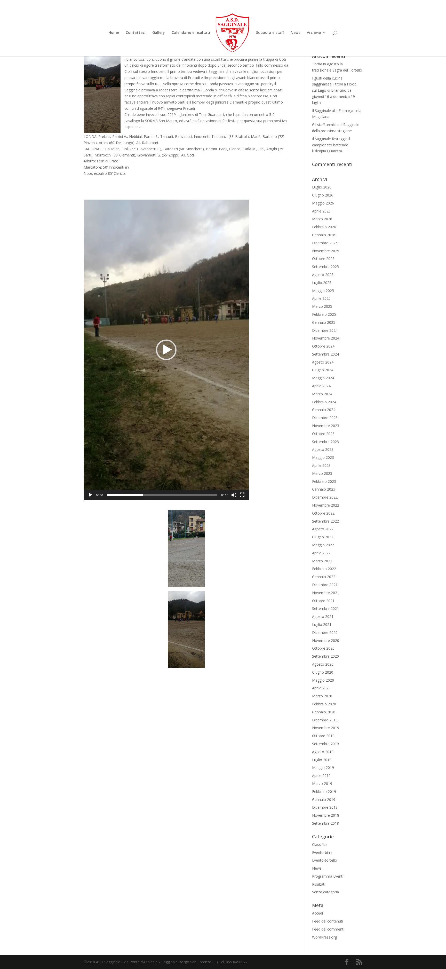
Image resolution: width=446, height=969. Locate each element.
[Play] (90, 495)
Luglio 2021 (321, 624)
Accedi (317, 913)
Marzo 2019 (322, 783)
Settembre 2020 (325, 656)
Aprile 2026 (321, 211)
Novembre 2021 (325, 592)
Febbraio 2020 (324, 704)
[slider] (162, 495)
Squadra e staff (270, 33)
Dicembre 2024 (325, 330)
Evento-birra (322, 852)
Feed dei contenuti (327, 921)
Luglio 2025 (321, 282)
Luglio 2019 (321, 759)
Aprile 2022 (321, 552)
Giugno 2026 (322, 195)
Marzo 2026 (322, 218)
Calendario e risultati (191, 33)
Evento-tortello (324, 860)
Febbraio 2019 (324, 791)
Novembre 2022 (325, 505)
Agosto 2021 (322, 616)
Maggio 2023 (323, 457)
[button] (166, 350)
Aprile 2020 (321, 688)
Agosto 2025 (322, 274)
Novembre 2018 (325, 815)
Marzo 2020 (322, 696)
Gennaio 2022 (323, 576)
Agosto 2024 (322, 362)
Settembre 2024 (325, 354)
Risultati (318, 884)
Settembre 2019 (325, 743)
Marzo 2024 (322, 393)
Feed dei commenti (328, 929)
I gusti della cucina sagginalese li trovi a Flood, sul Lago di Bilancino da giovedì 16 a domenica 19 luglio (334, 90)
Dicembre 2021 (325, 584)
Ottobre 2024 (323, 346)
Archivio (314, 33)
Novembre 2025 (325, 250)
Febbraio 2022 (324, 568)
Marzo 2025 (322, 306)
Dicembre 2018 (325, 807)
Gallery (158, 33)
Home (113, 33)
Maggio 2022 (323, 544)
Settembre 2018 (325, 823)
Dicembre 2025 (325, 242)
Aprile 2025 (321, 298)
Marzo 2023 (322, 473)
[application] (166, 350)
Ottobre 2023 (323, 433)
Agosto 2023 (322, 449)
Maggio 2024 (323, 377)
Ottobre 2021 (323, 600)
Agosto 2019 (322, 751)
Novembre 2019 (325, 727)
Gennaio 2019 (323, 799)
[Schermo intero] (242, 495)
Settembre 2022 (325, 521)
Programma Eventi (327, 876)
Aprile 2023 (321, 465)
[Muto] (233, 495)
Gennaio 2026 (323, 234)
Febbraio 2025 (324, 314)
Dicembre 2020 (325, 632)
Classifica (320, 844)
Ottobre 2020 (323, 648)
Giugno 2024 (322, 369)
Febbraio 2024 (324, 401)
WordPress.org (324, 937)
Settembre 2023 (325, 441)
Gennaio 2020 (323, 712)
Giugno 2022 (322, 536)
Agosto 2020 (322, 664)
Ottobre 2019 (323, 735)
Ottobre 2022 (323, 513)
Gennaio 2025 (323, 322)
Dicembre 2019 (325, 720)
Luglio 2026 (321, 187)
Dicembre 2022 (325, 497)
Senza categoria (325, 891)
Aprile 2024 (321, 385)
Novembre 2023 (325, 425)
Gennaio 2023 (323, 489)
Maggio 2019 (323, 767)
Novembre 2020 (325, 640)
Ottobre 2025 (323, 258)
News (295, 33)
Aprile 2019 (321, 775)
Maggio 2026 (323, 203)
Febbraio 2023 (324, 481)
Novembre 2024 (325, 338)
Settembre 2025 (325, 266)
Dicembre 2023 (325, 417)
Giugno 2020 (322, 672)
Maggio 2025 (323, 290)
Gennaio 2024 (323, 409)
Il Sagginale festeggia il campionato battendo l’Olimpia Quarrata (331, 145)
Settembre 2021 (325, 608)
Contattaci (136, 33)
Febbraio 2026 (324, 226)
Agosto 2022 (322, 528)
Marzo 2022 (322, 560)
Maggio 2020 (323, 680)
